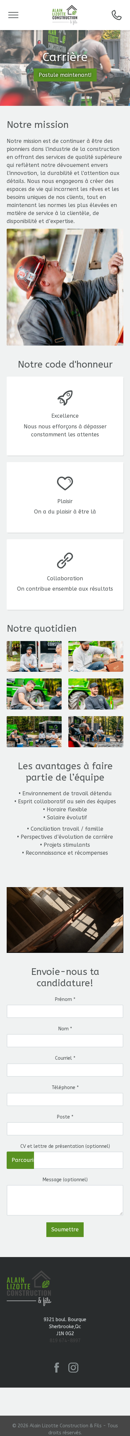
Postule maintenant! (65, 75)
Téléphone (65, 1087)
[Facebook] (56, 1367)
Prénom (65, 999)
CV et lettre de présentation (65, 1146)
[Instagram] (73, 1367)
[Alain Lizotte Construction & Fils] (64, 15)
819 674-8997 (65, 1341)
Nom (65, 1029)
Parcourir (23, 1160)
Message (65, 1180)
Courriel (65, 1058)
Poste (65, 1117)
